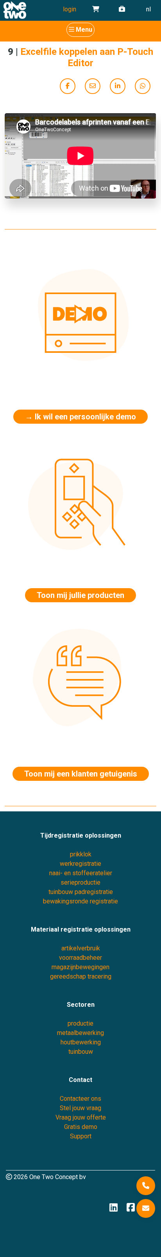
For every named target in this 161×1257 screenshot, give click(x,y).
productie (80, 1023)
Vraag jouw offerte (80, 1117)
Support (80, 1136)
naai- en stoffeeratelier (80, 873)
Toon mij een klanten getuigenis (80, 773)
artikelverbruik (80, 948)
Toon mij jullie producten (80, 595)
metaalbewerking (80, 1033)
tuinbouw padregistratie (80, 892)
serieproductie (80, 882)
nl (148, 9)
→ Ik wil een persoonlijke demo (80, 416)
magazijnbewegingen (80, 967)
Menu (84, 29)
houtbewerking (81, 1042)
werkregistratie (80, 863)
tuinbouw (80, 1051)
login (69, 9)
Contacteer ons (80, 1098)
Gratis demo (80, 1127)
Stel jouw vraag (80, 1108)
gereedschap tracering (80, 976)
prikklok (80, 854)
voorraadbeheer (80, 957)
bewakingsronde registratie (80, 901)
